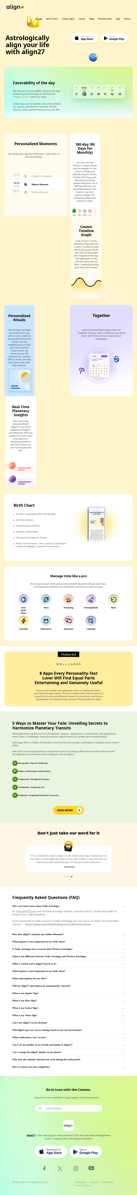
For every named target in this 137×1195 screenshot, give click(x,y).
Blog (91, 18)
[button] (65, 876)
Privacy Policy (107, 1182)
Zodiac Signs (68, 18)
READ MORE (65, 810)
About (127, 18)
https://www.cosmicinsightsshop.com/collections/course (58, 924)
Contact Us (94, 1182)
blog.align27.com (26, 911)
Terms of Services (83, 1185)
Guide (82, 18)
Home (38, 18)
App (118, 18)
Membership (105, 18)
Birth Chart (52, 18)
